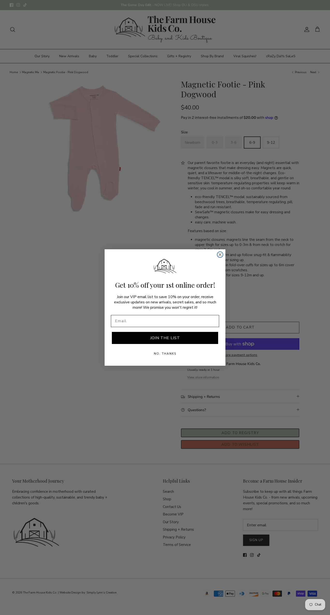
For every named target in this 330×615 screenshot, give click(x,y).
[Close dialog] (220, 254)
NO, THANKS (165, 354)
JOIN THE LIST (165, 338)
